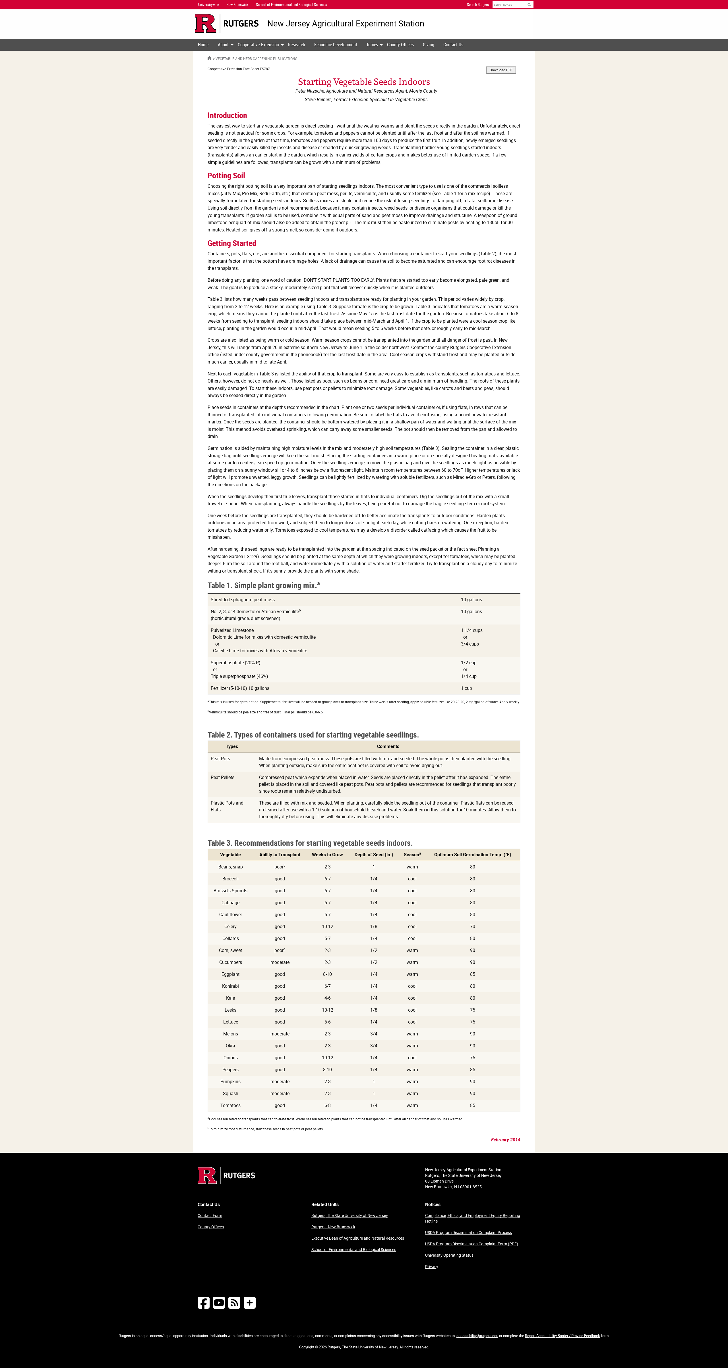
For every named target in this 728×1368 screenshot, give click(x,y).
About (223, 44)
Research (296, 44)
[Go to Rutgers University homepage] (227, 23)
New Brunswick (237, 4)
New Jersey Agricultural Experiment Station (345, 23)
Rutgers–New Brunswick (333, 1226)
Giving (428, 44)
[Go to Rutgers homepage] (226, 1182)
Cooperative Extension (258, 44)
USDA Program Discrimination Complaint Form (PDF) (471, 1243)
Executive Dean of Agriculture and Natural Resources (357, 1238)
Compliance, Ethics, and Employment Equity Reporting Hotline (472, 1218)
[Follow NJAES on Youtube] (219, 1302)
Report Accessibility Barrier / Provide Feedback (562, 1335)
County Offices (400, 44)
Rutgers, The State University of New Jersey (349, 1215)
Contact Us (453, 44)
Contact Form (210, 1215)
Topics (372, 44)
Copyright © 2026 (313, 1347)
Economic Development (335, 44)
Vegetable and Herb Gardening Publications (256, 58)
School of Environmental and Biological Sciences (353, 1249)
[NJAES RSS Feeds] (234, 1302)
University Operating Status (449, 1255)
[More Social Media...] (250, 1302)
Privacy (431, 1266)
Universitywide (208, 4)
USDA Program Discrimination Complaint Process (468, 1232)
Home (203, 44)
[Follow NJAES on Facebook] (204, 1302)
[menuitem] (203, 45)
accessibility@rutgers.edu (477, 1335)
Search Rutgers (478, 4)
